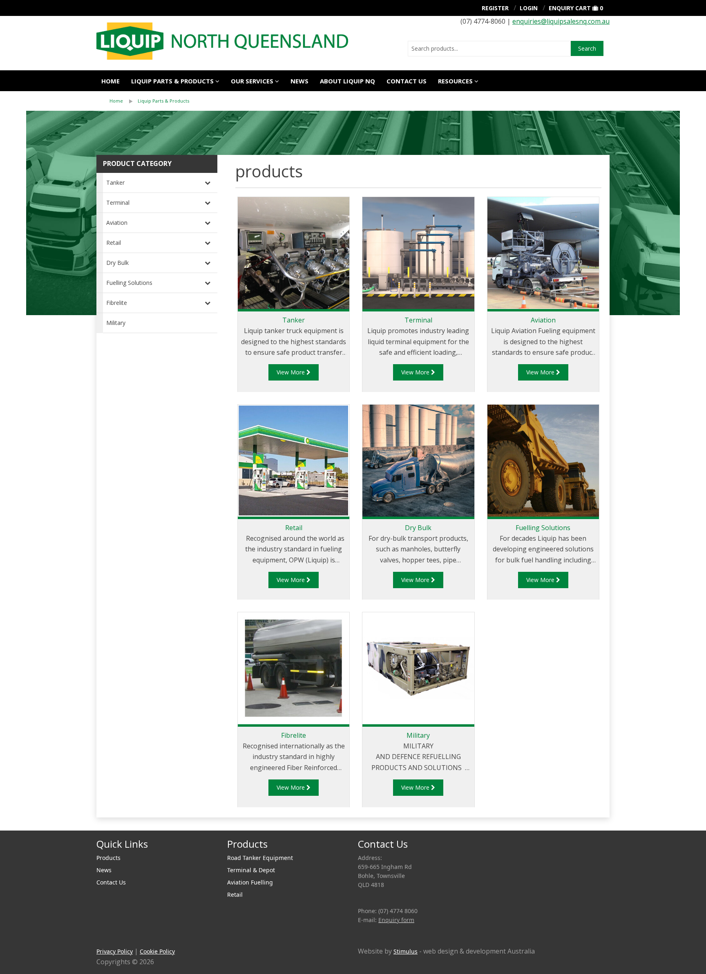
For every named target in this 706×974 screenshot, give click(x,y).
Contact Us (407, 81)
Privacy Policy (114, 951)
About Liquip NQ (347, 81)
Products (108, 858)
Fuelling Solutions (129, 283)
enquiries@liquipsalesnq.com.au (561, 21)
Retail (113, 242)
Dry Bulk (117, 262)
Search (587, 48)
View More (291, 372)
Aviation (116, 222)
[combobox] (489, 48)
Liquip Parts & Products (172, 81)
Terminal (118, 202)
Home (110, 81)
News (299, 81)
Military (115, 323)
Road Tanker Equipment (260, 858)
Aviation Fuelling (250, 882)
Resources (455, 81)
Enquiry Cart (570, 8)
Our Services (252, 81)
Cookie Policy (157, 951)
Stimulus (405, 951)
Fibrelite (116, 303)
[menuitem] (123, 101)
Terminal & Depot (251, 870)
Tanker (115, 182)
